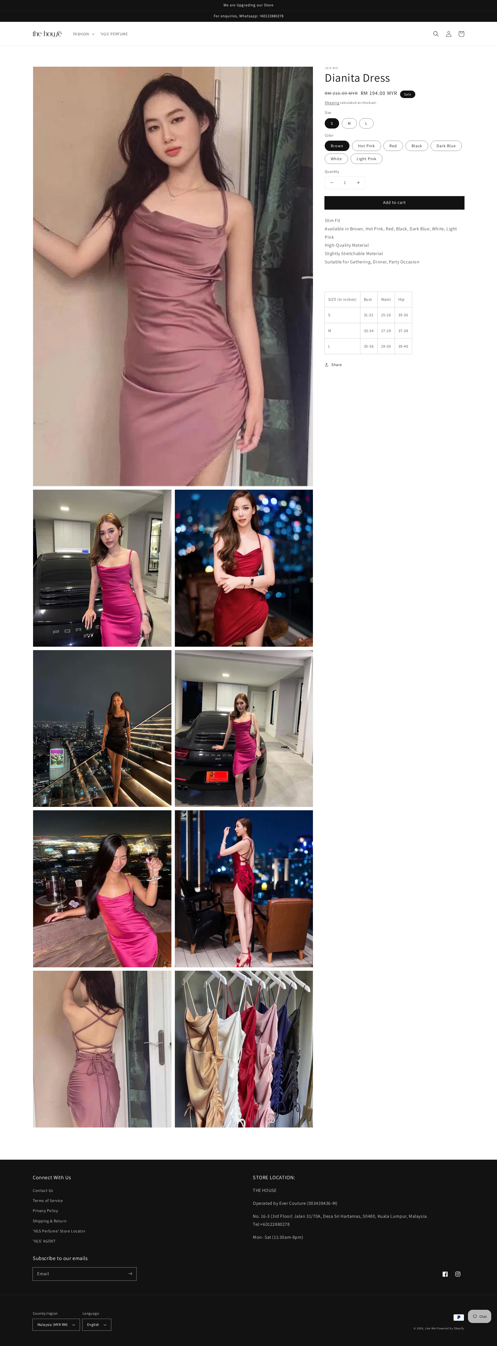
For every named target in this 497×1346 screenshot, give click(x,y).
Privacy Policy (45, 1210)
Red (393, 145)
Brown (337, 145)
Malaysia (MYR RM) (52, 1324)
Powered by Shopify (450, 1328)
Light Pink (366, 158)
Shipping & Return (49, 1221)
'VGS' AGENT (44, 1241)
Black (417, 145)
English (93, 1324)
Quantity (332, 171)
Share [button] (336, 364)
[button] (83, 34)
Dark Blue (446, 145)
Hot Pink (366, 145)
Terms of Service (48, 1200)
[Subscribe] (130, 1274)
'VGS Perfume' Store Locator (59, 1231)
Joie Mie (430, 1328)
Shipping (332, 102)
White (336, 158)
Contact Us (43, 1190)
